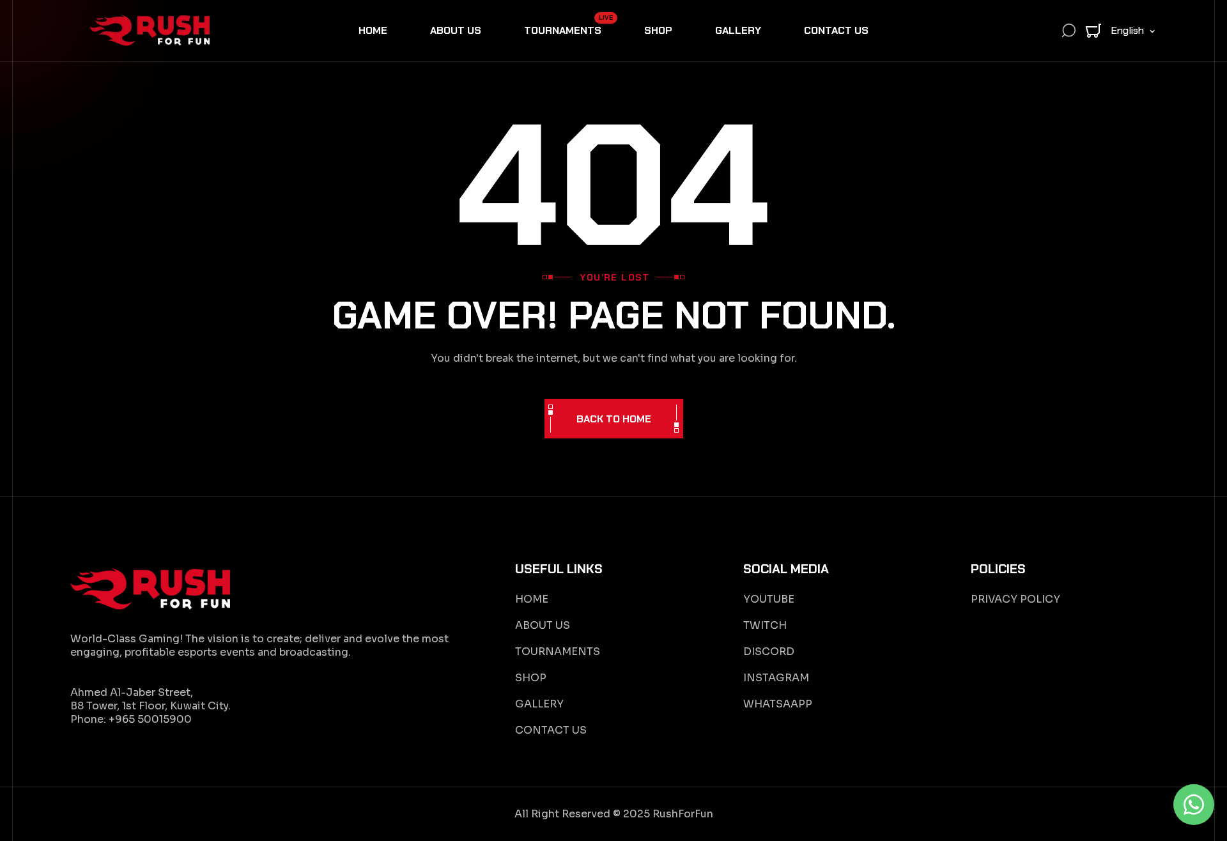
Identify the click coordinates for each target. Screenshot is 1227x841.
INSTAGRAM (776, 677)
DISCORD (768, 651)
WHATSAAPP (777, 704)
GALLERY (539, 704)
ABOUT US (542, 625)
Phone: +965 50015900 (131, 719)
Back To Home (613, 419)
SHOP (530, 677)
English (1127, 30)
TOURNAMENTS (557, 651)
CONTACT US (551, 730)
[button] (1093, 30)
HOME (531, 599)
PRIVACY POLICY (1015, 599)
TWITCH (765, 625)
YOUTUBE (768, 599)
